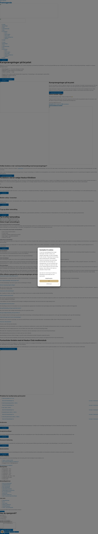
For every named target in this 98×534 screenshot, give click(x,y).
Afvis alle (49, 283)
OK (49, 281)
